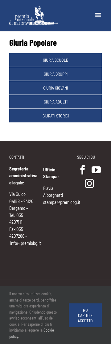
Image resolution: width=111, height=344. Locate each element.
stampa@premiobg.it (61, 202)
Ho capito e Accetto (85, 315)
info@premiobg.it (25, 243)
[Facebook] (82, 169)
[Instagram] (89, 183)
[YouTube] (96, 169)
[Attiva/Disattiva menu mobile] (98, 15)
